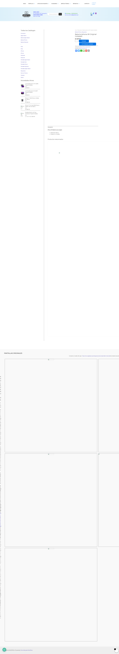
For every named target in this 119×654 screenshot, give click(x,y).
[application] (34, 3)
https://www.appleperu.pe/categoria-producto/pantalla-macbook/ (96, 356)
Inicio (76, 30)
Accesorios (23, 33)
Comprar (84, 41)
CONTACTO (86, 3)
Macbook (23, 57)
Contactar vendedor (88, 44)
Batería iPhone (24, 40)
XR (86, 48)
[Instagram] (96, 13)
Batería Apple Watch (25, 37)
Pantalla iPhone (24, 64)
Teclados (22, 75)
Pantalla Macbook (25, 66)
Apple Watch (23, 35)
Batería (80, 48)
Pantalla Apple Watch (25, 59)
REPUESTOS (75, 3)
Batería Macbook (24, 42)
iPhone (22, 51)
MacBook (23, 55)
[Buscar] (60, 14)
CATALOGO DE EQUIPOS (42, 3)
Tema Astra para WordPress (26, 650)
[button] (4, 650)
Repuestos (23, 70)
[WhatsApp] (91, 13)
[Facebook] (91, 15)
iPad (22, 46)
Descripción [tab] (50, 127)
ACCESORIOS (54, 3)
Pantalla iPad (23, 62)
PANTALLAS (30, 3)
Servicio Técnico (24, 73)
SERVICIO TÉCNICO (65, 3)
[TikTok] (93, 13)
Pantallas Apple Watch (25, 68)
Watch (22, 77)
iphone (83, 48)
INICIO (24, 3)
